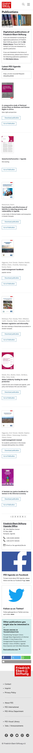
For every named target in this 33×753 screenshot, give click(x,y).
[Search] (23, 4)
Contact (8, 684)
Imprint (8, 688)
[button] (6, 657)
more (28, 580)
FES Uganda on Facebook (15, 575)
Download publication (12, 118)
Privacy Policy (10, 692)
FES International (12, 707)
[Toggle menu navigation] (28, 4)
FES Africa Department (14, 711)
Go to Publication (9, 123)
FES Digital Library (12, 59)
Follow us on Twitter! (13, 608)
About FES (9, 703)
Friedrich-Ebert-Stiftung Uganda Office (14, 524)
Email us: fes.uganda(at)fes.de (16, 545)
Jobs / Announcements (14, 726)
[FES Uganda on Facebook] (16, 561)
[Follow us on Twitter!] (16, 595)
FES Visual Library (12, 721)
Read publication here (10, 649)
